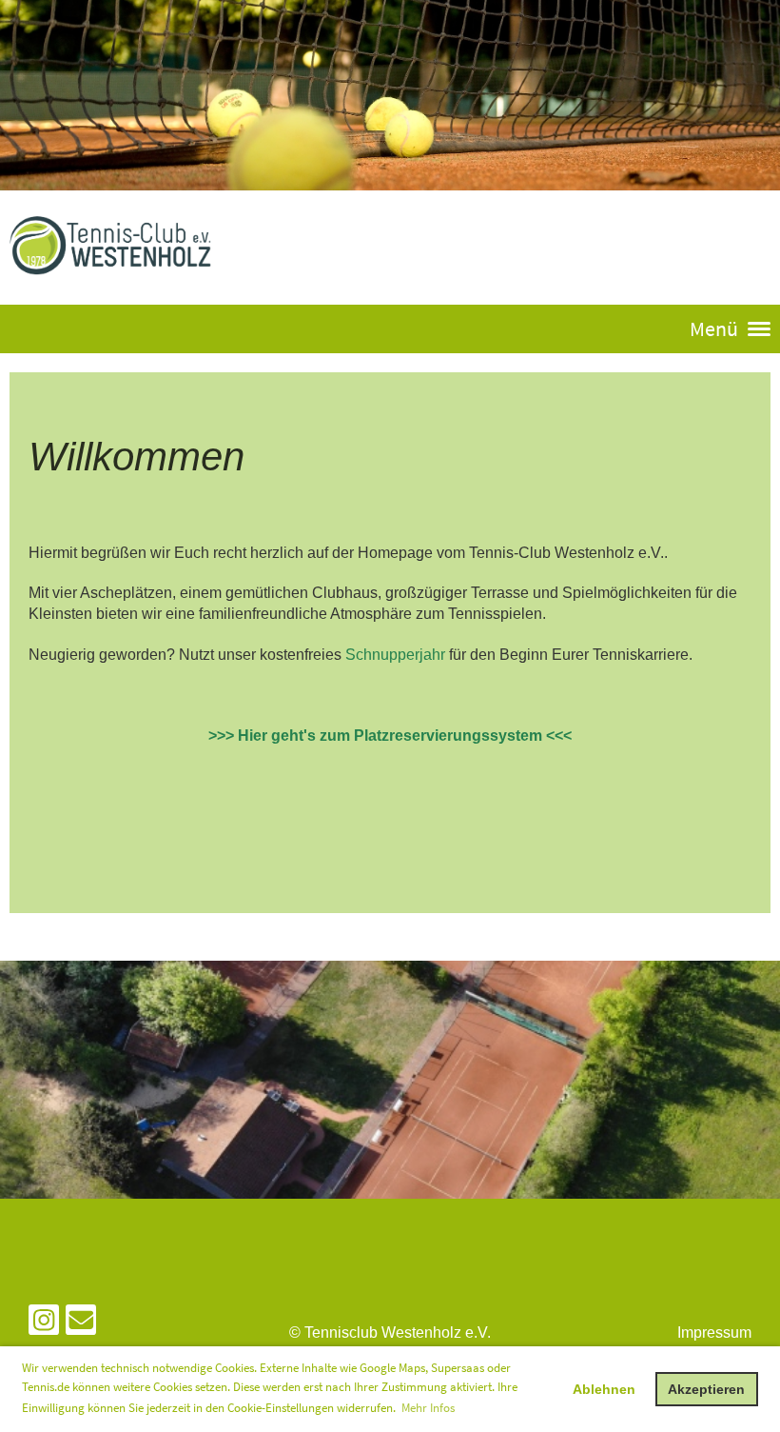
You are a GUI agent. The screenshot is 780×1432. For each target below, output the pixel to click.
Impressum (714, 1332)
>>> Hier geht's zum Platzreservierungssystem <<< (390, 735)
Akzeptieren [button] (706, 1389)
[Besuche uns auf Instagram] (44, 1324)
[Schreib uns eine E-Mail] (81, 1324)
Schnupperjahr (395, 654)
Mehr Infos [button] (428, 1408)
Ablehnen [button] (604, 1389)
